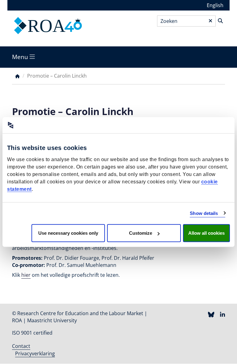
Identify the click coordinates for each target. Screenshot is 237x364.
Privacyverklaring (35, 353)
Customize (140, 233)
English (215, 5)
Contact (21, 346)
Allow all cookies (206, 233)
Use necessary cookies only (68, 233)
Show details (204, 213)
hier (26, 275)
